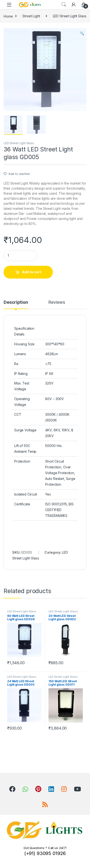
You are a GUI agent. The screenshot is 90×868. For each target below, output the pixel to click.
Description (16, 302)
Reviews (56, 302)
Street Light (31, 16)
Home (8, 16)
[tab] (16, 304)
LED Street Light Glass (69, 16)
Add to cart (31, 272)
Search (63, 4)
